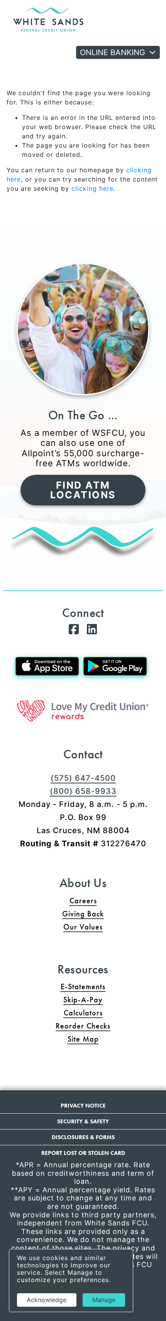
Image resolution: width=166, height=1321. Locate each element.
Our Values (83, 926)
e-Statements (83, 986)
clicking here (92, 188)
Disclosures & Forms (83, 1137)
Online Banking (112, 52)
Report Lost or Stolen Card (83, 1153)
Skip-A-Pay (112, 999)
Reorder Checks (111, 1025)
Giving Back (83, 913)
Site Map (83, 1039)
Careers (83, 900)
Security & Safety (83, 1121)
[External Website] (83, 710)
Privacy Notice (83, 1105)
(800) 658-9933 (83, 791)
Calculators (83, 1012)
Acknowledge (46, 1300)
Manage (103, 1300)
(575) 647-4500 (83, 778)
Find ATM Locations (83, 490)
